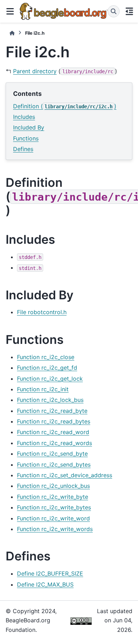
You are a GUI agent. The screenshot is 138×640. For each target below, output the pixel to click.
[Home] (12, 33)
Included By (28, 127)
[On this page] (129, 11)
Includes (24, 116)
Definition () (64, 106)
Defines (23, 148)
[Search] (114, 11)
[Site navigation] (10, 11)
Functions (26, 138)
